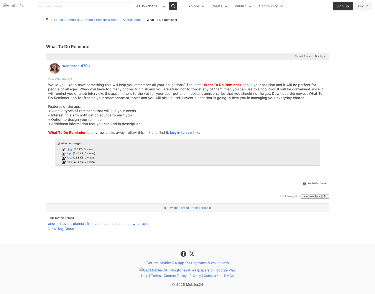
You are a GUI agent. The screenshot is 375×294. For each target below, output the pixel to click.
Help (144, 276)
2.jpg (69, 153)
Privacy (195, 276)
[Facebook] (184, 253)
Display (319, 56)
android (54, 223)
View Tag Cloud (61, 229)
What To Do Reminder (68, 46)
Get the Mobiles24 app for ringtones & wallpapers (187, 263)
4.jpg (69, 157)
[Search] (173, 6)
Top (325, 196)
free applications (100, 223)
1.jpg (69, 149)
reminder (123, 223)
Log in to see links (185, 132)
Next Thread (199, 207)
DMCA (229, 276)
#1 (325, 63)
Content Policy (175, 276)
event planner (74, 223)
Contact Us (212, 276)
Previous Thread (178, 207)
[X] (192, 253)
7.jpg (69, 161)
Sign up (342, 6)
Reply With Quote (317, 184)
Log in (363, 6)
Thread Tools (302, 56)
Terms (156, 276)
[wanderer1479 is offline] (54, 68)
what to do (142, 223)
